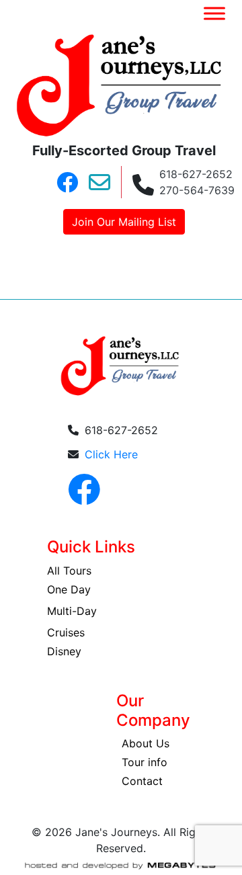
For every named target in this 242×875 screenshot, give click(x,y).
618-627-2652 (196, 174)
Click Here (111, 454)
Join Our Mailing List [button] (124, 221)
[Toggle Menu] (214, 13)
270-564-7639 (197, 190)
